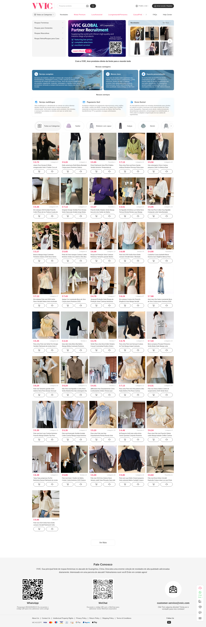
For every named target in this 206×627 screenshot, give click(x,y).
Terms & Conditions (124, 618)
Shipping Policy (108, 618)
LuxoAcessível (96, 15)
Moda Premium (79, 15)
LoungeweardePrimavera (117, 15)
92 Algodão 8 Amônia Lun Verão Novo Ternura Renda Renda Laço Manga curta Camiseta (131, 212)
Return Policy (94, 618)
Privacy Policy (81, 618)
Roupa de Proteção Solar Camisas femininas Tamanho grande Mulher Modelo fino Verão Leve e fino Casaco (103, 257)
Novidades (64, 15)
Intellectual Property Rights (63, 618)
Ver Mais (167, 23)
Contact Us (46, 618)
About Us (35, 618)
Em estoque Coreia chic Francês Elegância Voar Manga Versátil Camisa (129, 301)
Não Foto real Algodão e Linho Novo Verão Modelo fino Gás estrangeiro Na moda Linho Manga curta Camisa (74, 391)
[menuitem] (49, 22)
